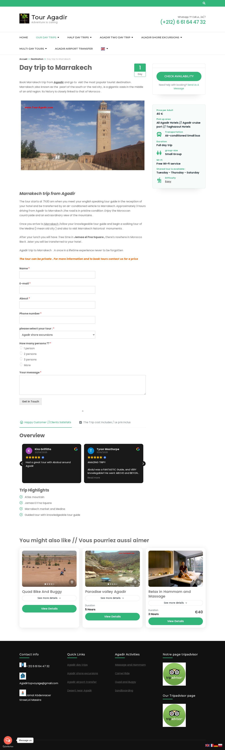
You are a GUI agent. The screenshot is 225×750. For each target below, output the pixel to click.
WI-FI (159, 160)
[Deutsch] (216, 745)
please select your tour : (36, 328)
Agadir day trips (77, 665)
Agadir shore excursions (160, 37)
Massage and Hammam (130, 665)
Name (24, 268)
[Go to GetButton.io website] (8, 747)
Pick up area (163, 119)
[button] (143, 463)
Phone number (30, 313)
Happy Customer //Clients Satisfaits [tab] (47, 422)
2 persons (30, 354)
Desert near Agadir (79, 690)
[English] (103, 48)
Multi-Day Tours (31, 48)
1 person (29, 348)
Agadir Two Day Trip (115, 37)
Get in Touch (30, 401)
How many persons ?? (35, 343)
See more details (47, 598)
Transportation (174, 132)
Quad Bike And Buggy (42, 591)
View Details (49, 609)
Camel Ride (122, 673)
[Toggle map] (72, 582)
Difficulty (170, 177)
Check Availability (179, 76)
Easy (168, 181)
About (24, 298)
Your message (30, 372)
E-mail (25, 283)
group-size (171, 150)
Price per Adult (164, 110)
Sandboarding (124, 690)
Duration (161, 141)
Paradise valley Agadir (105, 591)
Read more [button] (94, 477)
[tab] (45, 584)
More (27, 365)
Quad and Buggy (125, 682)
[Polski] (220, 745)
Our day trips (46, 37)
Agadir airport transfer (74, 48)
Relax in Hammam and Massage (169, 594)
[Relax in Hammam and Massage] (175, 569)
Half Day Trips (78, 37)
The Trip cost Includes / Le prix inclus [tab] (107, 422)
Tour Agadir (49, 17)
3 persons (30, 359)
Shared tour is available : (170, 168)
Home (23, 37)
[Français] (212, 745)
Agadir (59, 82)
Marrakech (50, 224)
